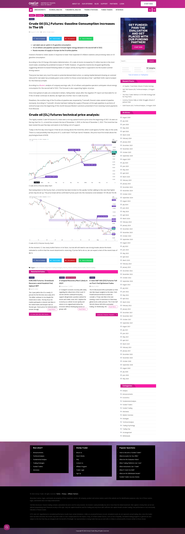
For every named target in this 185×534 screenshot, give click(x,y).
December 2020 (128, 354)
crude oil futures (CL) (41, 267)
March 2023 (126, 260)
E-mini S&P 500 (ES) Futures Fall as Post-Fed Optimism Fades (103, 282)
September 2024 (128, 198)
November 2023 (128, 232)
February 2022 (127, 305)
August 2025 (126, 159)
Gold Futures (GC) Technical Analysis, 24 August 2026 (139, 105)
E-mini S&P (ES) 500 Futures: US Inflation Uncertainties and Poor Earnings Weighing (41, 314)
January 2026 (127, 142)
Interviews (119, 10)
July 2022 (125, 288)
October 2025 (127, 152)
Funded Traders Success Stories (129, 477)
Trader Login (80, 470)
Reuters (42, 85)
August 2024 (126, 201)
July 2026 (125, 121)
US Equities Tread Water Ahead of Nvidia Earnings (138, 86)
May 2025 (126, 170)
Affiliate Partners (73, 494)
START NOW (148, 4)
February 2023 (127, 264)
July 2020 (125, 372)
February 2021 (127, 347)
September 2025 (128, 156)
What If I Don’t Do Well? (126, 470)
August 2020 (126, 368)
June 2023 (126, 250)
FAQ (77, 459)
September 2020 (128, 365)
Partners (114, 4)
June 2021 (126, 333)
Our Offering (87, 4)
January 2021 (127, 351)
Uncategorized (127, 432)
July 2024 (125, 204)
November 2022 (128, 274)
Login (122, 4)
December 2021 (128, 312)
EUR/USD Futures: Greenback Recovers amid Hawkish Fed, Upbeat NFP (41, 283)
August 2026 (126, 117)
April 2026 (126, 131)
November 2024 (128, 191)
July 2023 (125, 246)
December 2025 (128, 145)
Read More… (52, 309)
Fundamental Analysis (73, 10)
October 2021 (127, 319)
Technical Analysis (55, 10)
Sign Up (78, 473)
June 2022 (126, 292)
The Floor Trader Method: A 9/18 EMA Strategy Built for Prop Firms (139, 96)
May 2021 (126, 337)
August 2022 (126, 285)
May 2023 (126, 253)
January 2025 (127, 184)
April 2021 (126, 340)
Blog (97, 4)
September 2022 (128, 281)
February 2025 (127, 180)
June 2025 (126, 166)
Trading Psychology (129, 425)
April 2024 (126, 215)
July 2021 (125, 330)
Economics (126, 398)
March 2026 (126, 135)
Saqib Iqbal (50, 32)
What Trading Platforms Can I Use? (130, 463)
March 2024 (126, 218)
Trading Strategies (91, 10)
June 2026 (126, 124)
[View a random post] (154, 10)
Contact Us (79, 463)
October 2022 (127, 278)
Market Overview (70, 277)
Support (104, 4)
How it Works (80, 456)
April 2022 (126, 298)
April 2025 (126, 173)
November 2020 (128, 358)
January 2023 (127, 267)
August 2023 (126, 243)
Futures (65, 267)
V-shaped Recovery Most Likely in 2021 (73, 282)
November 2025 (128, 149)
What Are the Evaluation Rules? (129, 459)
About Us (76, 4)
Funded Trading (127, 408)
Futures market (72, 267)
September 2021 (128, 323)
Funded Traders (107, 10)
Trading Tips (126, 429)
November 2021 (128, 316)
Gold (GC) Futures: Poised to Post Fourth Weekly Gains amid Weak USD (107, 315)
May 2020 (126, 379)
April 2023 (126, 257)
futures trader (81, 267)
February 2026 (127, 138)
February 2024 (127, 222)
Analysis (31, 19)
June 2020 (126, 375)
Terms (58, 494)
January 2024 (127, 225)
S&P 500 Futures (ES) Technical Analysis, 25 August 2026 (139, 90)
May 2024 (126, 211)
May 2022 (126, 295)
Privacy (64, 494)
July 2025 (125, 163)
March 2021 (126, 344)
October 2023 (127, 236)
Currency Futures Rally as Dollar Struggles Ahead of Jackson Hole (139, 101)
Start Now (138, 47)
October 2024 (127, 194)
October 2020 (127, 361)
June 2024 (126, 208)
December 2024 (128, 187)
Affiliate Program (81, 466)
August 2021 (126, 326)
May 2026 (126, 128)
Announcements (40, 10)
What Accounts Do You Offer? (128, 456)
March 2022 (126, 302)
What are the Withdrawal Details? (129, 473)
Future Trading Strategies (55, 267)
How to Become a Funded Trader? (130, 452)
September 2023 (128, 239)
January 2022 (127, 309)
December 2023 (128, 229)
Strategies (126, 418)
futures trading (90, 267)
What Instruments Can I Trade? (129, 466)
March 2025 (126, 177)
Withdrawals (126, 436)
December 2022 (128, 271)
